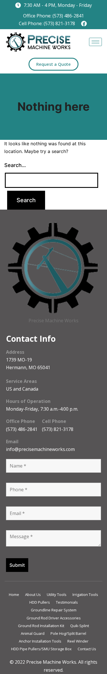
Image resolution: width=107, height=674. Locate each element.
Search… (15, 165)
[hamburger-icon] (95, 42)
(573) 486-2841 (21, 429)
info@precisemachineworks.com (40, 449)
